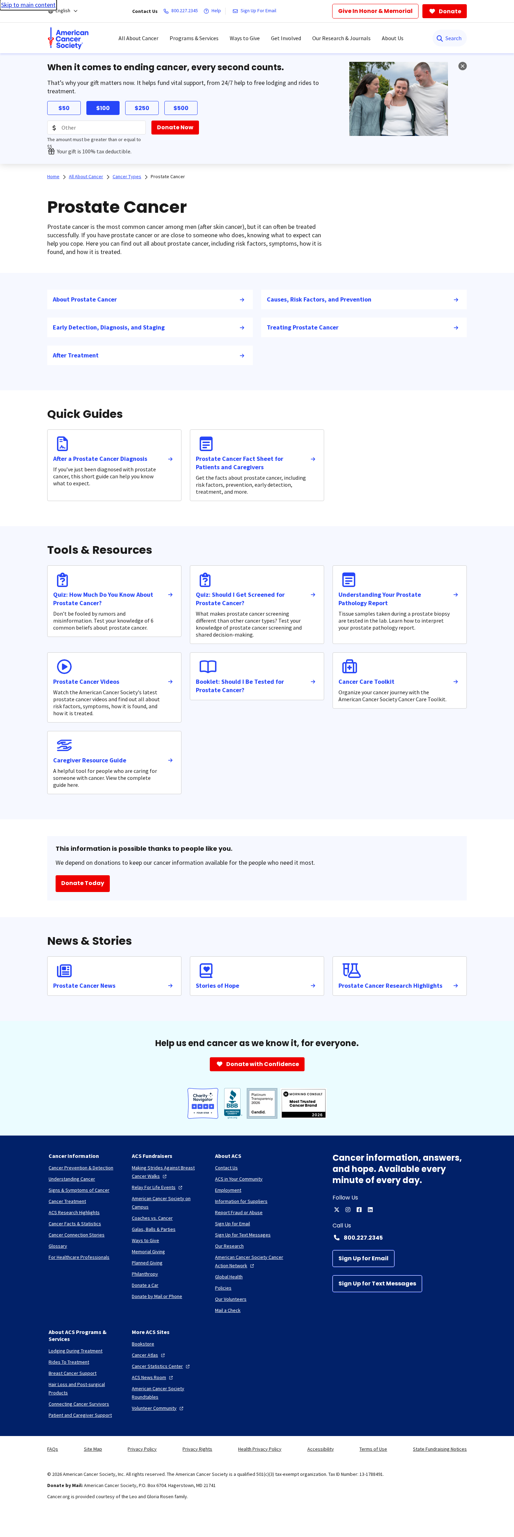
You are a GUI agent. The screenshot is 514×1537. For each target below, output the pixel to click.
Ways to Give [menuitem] (245, 38)
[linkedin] (370, 1209)
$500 (180, 108)
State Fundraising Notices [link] (440, 1449)
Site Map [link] (93, 1449)
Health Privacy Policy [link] (259, 1449)
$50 (64, 108)
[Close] (462, 66)
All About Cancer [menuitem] (138, 38)
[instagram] (348, 1209)
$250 (142, 108)
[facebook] (359, 1209)
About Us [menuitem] (393, 38)
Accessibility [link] (320, 1449)
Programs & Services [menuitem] (194, 38)
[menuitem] (68, 38)
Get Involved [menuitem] (286, 38)
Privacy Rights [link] (197, 1449)
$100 (103, 108)
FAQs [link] (52, 1449)
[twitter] (337, 1209)
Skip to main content (28, 5)
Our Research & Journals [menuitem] (341, 38)
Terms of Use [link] (373, 1449)
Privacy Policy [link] (142, 1449)
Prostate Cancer (168, 176)
